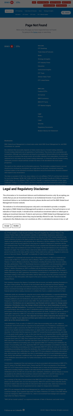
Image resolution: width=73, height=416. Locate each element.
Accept (6, 226)
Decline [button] (16, 226)
